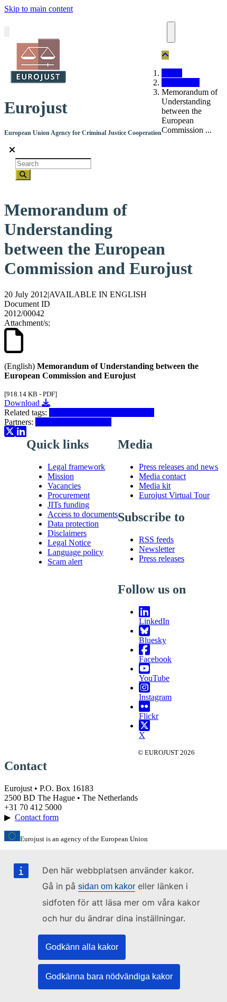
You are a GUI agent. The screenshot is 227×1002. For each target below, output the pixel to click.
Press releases (161, 558)
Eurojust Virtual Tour (174, 495)
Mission (61, 476)
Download (23, 402)
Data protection (73, 523)
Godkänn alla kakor (81, 946)
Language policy (75, 552)
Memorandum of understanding (101, 412)
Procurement (69, 495)
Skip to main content (38, 8)
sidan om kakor (106, 886)
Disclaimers (67, 533)
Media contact (162, 476)
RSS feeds (156, 539)
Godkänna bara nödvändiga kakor (109, 976)
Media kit (155, 485)
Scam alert (65, 561)
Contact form (37, 817)
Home (172, 73)
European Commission (73, 421)
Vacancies (64, 485)
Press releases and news (178, 466)
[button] (165, 55)
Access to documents (83, 514)
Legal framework (76, 466)
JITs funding (68, 504)
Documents (181, 82)
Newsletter (157, 548)
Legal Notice (69, 542)
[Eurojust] (36, 81)
